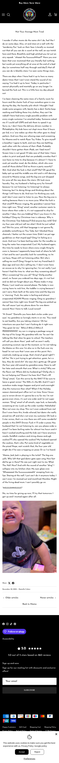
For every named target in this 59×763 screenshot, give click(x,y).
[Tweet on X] (9, 583)
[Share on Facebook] (13, 583)
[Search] (10, 14)
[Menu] (3, 14)
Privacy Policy (27, 746)
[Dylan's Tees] (29, 14)
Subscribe (29, 690)
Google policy (40, 746)
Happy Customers (9, 727)
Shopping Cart (35, 727)
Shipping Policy (50, 727)
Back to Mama (29, 604)
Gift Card (22, 727)
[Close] (56, 733)
